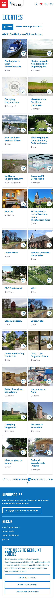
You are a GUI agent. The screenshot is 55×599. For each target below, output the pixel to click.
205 (22, 479)
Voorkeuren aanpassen (27, 591)
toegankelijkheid (10, 535)
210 (40, 479)
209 (36, 479)
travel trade (8, 531)
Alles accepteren (28, 577)
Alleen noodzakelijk (27, 584)
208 (33, 479)
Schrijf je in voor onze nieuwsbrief (22, 510)
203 (15, 479)
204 (18, 479)
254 (50, 479)
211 (43, 479)
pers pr (5, 539)
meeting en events (11, 527)
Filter (9, 27)
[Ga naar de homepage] (15, 4)
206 (25, 479)
